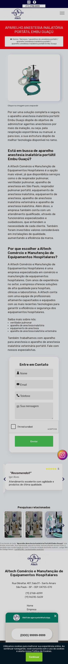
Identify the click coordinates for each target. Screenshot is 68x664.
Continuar (34, 657)
